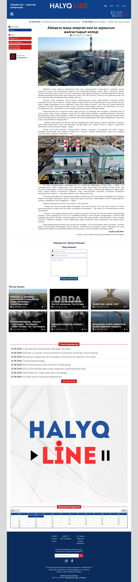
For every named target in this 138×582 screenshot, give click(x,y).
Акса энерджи (16, 42)
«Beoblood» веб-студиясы (75, 577)
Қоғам (11, 30)
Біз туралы (80, 536)
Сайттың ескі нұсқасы (69, 575)
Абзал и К (14, 38)
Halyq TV (65, 536)
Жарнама (80, 539)
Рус (117, 6)
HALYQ (69, 6)
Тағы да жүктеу (69, 381)
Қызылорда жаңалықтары (14, 47)
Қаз (111, 6)
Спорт (54, 541)
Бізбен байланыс (80, 542)
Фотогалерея (65, 539)
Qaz (124, 6)
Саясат (54, 536)
